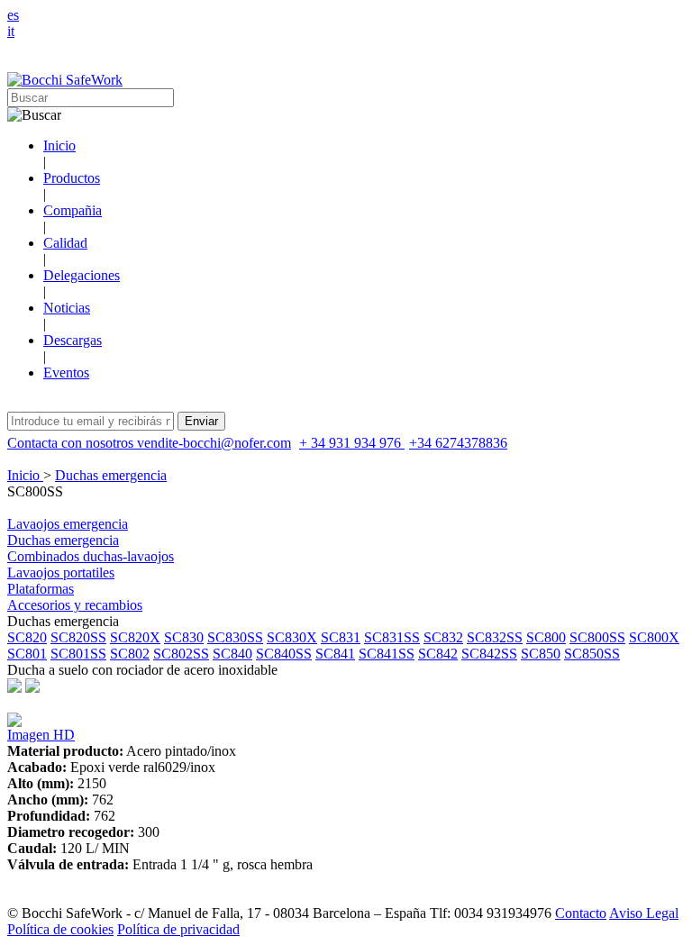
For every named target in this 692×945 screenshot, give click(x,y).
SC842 (438, 653)
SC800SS (597, 637)
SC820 (27, 637)
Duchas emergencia (111, 475)
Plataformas (40, 588)
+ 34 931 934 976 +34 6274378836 (403, 442)
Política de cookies (60, 929)
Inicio (59, 145)
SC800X (654, 637)
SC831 (340, 637)
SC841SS (386, 653)
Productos (71, 178)
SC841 (335, 653)
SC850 (540, 653)
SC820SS (78, 637)
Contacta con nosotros (72, 442)
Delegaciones (81, 275)
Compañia (72, 210)
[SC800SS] (14, 722)
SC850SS (592, 653)
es (13, 15)
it (10, 31)
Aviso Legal (643, 913)
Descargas (72, 340)
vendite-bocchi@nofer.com (214, 442)
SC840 (232, 653)
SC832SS (495, 637)
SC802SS (181, 653)
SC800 (546, 637)
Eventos (66, 372)
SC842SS (489, 653)
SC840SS (284, 653)
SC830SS (235, 637)
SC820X (135, 637)
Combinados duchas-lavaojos (90, 556)
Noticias (66, 307)
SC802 (130, 653)
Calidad (65, 242)
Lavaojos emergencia (67, 524)
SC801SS (78, 653)
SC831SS (392, 637)
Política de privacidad (178, 929)
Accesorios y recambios (74, 605)
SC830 (184, 637)
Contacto (580, 913)
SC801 (27, 653)
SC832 (443, 637)
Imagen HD (41, 734)
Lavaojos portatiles (60, 572)
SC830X (292, 637)
